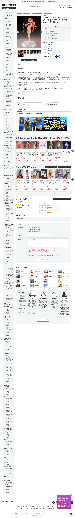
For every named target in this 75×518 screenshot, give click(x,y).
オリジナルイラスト (9, 19)
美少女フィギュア (9, 147)
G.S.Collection (8, 72)
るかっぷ (7, 60)
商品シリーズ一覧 (9, 491)
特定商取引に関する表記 (35, 513)
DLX (6, 296)
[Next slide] (41, 32)
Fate (6, 46)
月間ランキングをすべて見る (64, 167)
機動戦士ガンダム (9, 53)
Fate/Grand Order (54, 102)
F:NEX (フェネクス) (9, 331)
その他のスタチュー (9, 143)
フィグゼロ (7, 90)
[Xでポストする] (56, 56)
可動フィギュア (8, 286)
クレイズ (7, 135)
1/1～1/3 (7, 110)
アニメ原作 (7, 82)
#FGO (18, 64)
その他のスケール (9, 128)
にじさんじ (7, 171)
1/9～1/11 (7, 119)
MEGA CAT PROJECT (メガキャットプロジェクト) (10, 363)
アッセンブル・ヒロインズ (54, 52)
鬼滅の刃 (7, 32)
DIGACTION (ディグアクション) (9, 102)
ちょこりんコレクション (9, 371)
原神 (6, 41)
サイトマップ (57, 513)
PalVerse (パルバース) (9, 307)
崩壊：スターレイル (9, 36)
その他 (7, 198)
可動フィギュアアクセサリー (9, 459)
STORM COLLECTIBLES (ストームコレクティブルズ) (9, 99)
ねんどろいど (8, 59)
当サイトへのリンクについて (47, 513)
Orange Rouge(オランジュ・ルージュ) (9, 74)
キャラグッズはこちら (9, 478)
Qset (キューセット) (9, 232)
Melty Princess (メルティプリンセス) (9, 360)
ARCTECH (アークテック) (9, 93)
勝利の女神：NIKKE (9, 22)
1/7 (6, 116)
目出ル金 (50, 50)
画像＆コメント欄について (29, 202)
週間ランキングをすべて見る (51, 167)
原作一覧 (7, 492)
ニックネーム (21, 235)
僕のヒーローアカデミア (9, 38)
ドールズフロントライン (9, 51)
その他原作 (7, 84)
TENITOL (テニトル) (9, 329)
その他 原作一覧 (8, 54)
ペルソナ (7, 44)
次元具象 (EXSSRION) (9, 91)
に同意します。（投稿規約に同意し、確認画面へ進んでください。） (44, 255)
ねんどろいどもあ (9, 419)
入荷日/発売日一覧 (9, 486)
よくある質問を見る (42, 320)
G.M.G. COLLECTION (9, 365)
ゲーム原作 (7, 81)
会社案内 (17, 513)
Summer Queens (64, 52)
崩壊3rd (7, 154)
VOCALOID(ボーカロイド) (10, 34)
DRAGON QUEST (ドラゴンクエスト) (9, 278)
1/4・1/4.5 (7, 112)
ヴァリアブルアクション (9, 376)
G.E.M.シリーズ (8, 367)
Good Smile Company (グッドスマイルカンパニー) (9, 414)
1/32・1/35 (7, 127)
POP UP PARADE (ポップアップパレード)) (9, 210)
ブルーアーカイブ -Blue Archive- (9, 25)
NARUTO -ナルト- (9, 49)
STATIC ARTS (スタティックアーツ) (9, 266)
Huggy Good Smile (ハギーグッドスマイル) (9, 235)
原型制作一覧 (8, 489)
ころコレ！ (7, 309)
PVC (49, 48)
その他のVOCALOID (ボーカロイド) (9, 180)
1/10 (6, 121)
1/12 (6, 122)
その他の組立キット (9, 137)
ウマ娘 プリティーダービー (9, 29)
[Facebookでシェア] (59, 56)
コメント (20, 239)
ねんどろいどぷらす (9, 421)
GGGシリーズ (8, 358)
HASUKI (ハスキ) (8, 104)
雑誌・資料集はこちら (9, 482)
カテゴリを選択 (6, 8)
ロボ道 (7, 295)
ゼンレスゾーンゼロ (9, 30)
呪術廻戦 (7, 43)
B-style (7, 64)
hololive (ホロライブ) (9, 170)
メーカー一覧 (8, 488)
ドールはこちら (8, 473)
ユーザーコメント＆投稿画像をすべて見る (61, 199)
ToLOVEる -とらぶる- (9, 388)
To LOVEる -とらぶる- (9, 26)
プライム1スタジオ (9, 141)
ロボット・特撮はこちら (9, 469)
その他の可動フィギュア (9, 106)
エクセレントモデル (9, 372)
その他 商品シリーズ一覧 (9, 76)
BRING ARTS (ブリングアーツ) (9, 272)
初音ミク (7, 178)
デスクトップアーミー (9, 374)
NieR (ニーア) (8, 279)
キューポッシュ (8, 254)
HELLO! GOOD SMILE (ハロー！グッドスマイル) (10, 213)
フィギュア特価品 (9, 15)
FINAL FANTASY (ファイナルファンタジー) (9, 275)
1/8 (6, 118)
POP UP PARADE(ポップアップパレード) (9, 62)
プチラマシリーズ (9, 368)
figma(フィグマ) (8, 70)
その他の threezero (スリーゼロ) (9, 299)
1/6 (6, 115)
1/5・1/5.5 (7, 113)
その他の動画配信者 (9, 173)
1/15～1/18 (7, 124)
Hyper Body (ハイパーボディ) (9, 231)
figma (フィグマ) (9, 88)
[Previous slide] (17, 32)
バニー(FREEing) (8, 66)
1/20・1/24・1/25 (9, 125)
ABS (52, 48)
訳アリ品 (7, 464)
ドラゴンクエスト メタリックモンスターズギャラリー (9, 269)
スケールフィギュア (9, 215)
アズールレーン (8, 21)
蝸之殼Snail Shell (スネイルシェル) (9, 96)
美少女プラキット (9, 134)
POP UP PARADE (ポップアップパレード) (9, 238)
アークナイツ (8, 40)
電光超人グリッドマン (9, 47)
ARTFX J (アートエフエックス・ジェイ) (10, 251)
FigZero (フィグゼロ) (9, 293)
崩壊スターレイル (9, 158)
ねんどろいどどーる (9, 69)
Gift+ (6, 67)
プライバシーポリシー (25, 513)
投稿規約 (30, 255)
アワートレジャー (52, 44)
